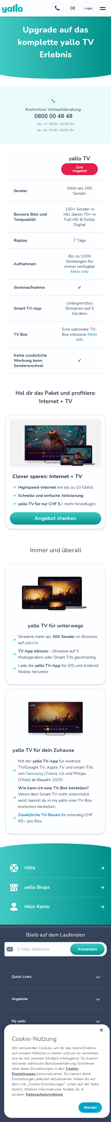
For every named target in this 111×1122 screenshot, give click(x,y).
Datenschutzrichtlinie (44, 1094)
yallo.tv (31, 643)
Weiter (90, 1107)
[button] (55, 977)
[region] (57, 1071)
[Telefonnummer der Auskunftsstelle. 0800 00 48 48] (57, 8)
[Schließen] (101, 1030)
